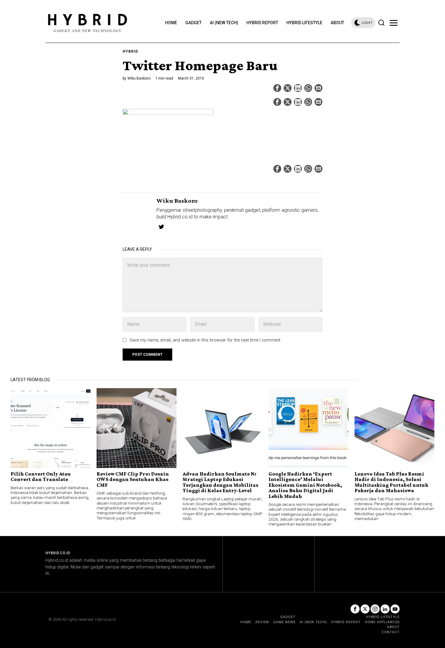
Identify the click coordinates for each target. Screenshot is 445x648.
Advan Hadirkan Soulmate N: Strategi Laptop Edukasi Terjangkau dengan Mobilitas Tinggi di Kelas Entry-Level (220, 482)
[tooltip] (277, 88)
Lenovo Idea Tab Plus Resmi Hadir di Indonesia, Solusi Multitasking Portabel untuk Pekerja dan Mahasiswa (391, 482)
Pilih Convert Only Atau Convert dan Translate (41, 476)
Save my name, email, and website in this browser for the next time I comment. (205, 340)
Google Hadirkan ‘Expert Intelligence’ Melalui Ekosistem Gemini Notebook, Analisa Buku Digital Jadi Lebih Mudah (305, 485)
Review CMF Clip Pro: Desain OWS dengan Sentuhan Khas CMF (133, 479)
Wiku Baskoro (138, 78)
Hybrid (130, 51)
